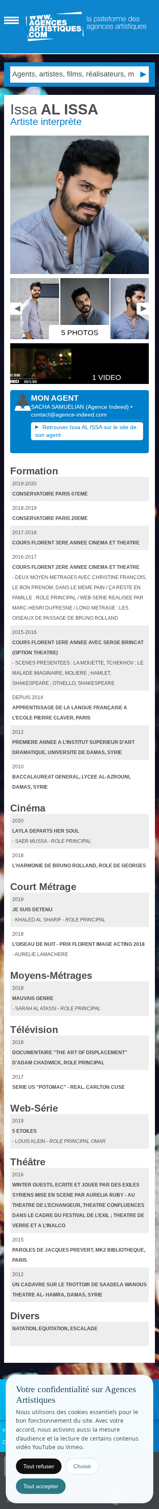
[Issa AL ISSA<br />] (79, 205)
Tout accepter (40, 1486)
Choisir (82, 1466)
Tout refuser (38, 1466)
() (108, 407)
